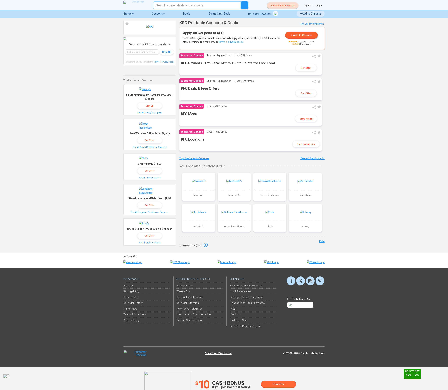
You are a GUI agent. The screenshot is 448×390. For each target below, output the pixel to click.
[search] (244, 5)
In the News (130, 308)
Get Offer (306, 68)
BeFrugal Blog (131, 291)
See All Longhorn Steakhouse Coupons (149, 212)
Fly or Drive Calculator (189, 308)
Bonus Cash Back (219, 13)
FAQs (233, 308)
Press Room (130, 297)
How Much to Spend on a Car (193, 314)
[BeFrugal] (136, 2)
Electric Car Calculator (189, 320)
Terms (156, 62)
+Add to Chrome (310, 13)
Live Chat (235, 314)
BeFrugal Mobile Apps (189, 297)
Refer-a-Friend (184, 285)
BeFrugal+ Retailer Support (245, 326)
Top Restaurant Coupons (194, 158)
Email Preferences (240, 291)
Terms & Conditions (135, 314)
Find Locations (306, 144)
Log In (307, 5)
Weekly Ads (183, 291)
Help (318, 5)
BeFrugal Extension (187, 303)
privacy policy (235, 41)
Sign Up (149, 106)
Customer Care (239, 320)
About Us (128, 285)
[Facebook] (291, 280)
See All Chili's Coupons (150, 177)
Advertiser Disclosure (218, 353)
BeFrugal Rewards (259, 14)
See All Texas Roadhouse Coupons (150, 147)
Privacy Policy (168, 62)
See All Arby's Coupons (150, 242)
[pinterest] (320, 280)
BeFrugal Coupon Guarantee (246, 297)
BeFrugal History (133, 303)
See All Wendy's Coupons (149, 112)
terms (222, 41)
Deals (186, 13)
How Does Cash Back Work (246, 285)
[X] (300, 280)
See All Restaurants (312, 24)
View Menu (306, 118)
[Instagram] (310, 280)
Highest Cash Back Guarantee (247, 303)
